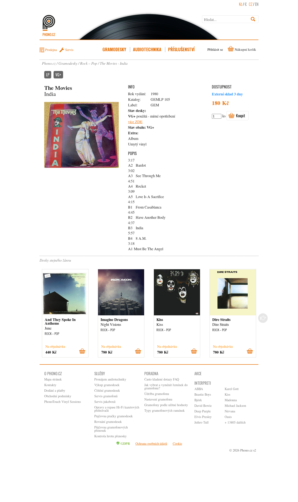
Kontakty (50, 385)
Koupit (240, 115)
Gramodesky (114, 49)
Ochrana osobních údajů (151, 443)
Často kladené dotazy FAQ (161, 379)
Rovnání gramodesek (108, 421)
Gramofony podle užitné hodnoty (166, 405)
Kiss (227, 394)
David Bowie (203, 405)
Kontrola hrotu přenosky (110, 436)
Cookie (177, 443)
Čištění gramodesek (107, 390)
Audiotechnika (147, 49)
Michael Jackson (235, 405)
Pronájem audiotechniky (110, 379)
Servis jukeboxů (104, 401)
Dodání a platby (54, 390)
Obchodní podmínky (57, 396)
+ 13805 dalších (235, 422)
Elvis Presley (203, 416)
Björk (198, 400)
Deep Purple (202, 411)
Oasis (228, 416)
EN (256, 4)
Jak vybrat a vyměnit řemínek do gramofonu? (166, 386)
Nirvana (230, 411)
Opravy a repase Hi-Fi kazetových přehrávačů (116, 409)
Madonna (231, 400)
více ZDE (135, 121)
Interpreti (202, 383)
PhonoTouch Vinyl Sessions (62, 401)
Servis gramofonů (106, 396)
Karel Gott (232, 389)
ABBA (198, 389)
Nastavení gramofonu (158, 399)
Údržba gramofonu (156, 393)
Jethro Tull (201, 422)
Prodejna (51, 49)
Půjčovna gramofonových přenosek (111, 429)
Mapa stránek (53, 379)
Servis (69, 49)
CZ (250, 4)
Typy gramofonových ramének (164, 410)
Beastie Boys (202, 394)
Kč (240, 4)
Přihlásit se (215, 49)
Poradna (151, 373)
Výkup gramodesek (106, 385)
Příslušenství (181, 49)
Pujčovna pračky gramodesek (113, 416)
